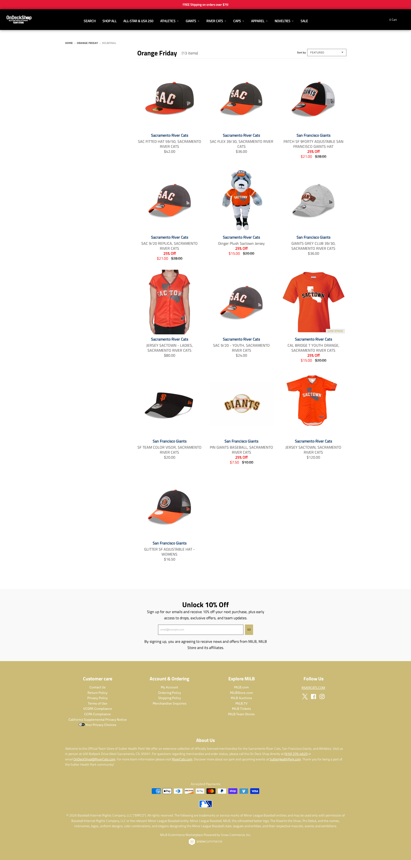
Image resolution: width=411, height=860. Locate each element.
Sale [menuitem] (304, 20)
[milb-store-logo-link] (205, 806)
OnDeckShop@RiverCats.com (94, 759)
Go (249, 629)
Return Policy (98, 693)
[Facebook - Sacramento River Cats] (313, 696)
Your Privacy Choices (100, 725)
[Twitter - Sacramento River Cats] (305, 696)
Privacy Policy (97, 698)
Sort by (301, 52)
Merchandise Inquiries (169, 703)
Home (69, 43)
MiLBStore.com (241, 693)
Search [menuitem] (90, 20)
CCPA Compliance (97, 714)
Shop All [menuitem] (110, 20)
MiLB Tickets (241, 708)
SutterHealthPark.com (285, 759)
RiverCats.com (182, 759)
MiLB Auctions (241, 698)
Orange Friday (87, 43)
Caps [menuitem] (237, 20)
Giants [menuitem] (191, 20)
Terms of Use (97, 703)
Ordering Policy (169, 693)
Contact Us (97, 687)
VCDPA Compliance (97, 708)
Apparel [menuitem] (257, 20)
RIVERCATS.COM (313, 687)
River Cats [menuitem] (214, 20)
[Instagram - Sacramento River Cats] (322, 696)
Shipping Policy (169, 698)
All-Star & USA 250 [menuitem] (138, 20)
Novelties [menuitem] (282, 20)
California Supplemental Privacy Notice (97, 719)
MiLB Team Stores (241, 714)
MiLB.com (241, 687)
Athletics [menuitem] (168, 20)
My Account (169, 687)
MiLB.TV (241, 703)
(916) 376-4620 (296, 753)
